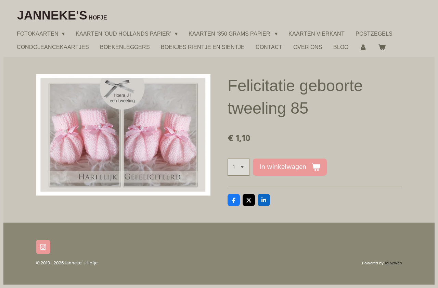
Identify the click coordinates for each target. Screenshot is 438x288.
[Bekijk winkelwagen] (381, 47)
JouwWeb (393, 263)
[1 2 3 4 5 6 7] (238, 167)
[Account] (363, 47)
